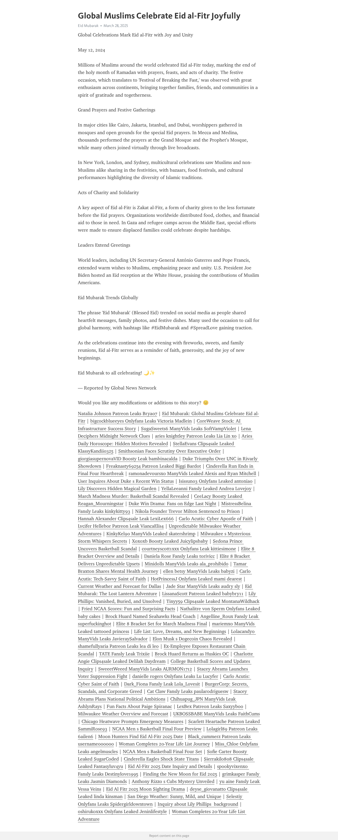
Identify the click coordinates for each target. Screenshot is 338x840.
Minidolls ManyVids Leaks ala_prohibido (186, 564)
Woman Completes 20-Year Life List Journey (164, 744)
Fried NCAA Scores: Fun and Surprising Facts (128, 609)
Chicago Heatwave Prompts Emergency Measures (132, 721)
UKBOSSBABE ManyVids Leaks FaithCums (216, 714)
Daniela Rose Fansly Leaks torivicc (179, 556)
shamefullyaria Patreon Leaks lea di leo (118, 646)
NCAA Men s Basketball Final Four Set (162, 751)
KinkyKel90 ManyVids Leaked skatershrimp (150, 534)
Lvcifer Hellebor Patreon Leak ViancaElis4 (121, 526)
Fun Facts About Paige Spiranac (139, 706)
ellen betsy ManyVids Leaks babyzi (198, 571)
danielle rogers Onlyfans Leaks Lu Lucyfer (175, 676)
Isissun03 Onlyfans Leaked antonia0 (215, 481)
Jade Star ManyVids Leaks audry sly (203, 586)
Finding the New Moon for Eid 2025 (180, 774)
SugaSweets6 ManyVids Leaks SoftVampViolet (188, 428)
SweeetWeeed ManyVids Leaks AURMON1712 (145, 669)
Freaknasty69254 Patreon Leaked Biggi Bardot (153, 466)
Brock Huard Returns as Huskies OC (192, 654)
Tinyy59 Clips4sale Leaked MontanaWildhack (212, 601)
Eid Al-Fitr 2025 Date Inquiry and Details (170, 766)
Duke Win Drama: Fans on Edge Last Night (172, 503)
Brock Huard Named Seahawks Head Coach (150, 616)
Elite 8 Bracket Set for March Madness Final (161, 624)
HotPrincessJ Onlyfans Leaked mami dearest (196, 579)
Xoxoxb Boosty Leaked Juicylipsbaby (170, 541)
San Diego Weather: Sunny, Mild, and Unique (174, 796)
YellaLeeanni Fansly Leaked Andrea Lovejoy (206, 488)
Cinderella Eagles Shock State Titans (161, 759)
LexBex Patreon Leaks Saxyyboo (210, 706)
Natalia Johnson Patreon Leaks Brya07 (117, 413)
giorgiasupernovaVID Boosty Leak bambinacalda (127, 459)
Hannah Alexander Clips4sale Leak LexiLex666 (126, 519)
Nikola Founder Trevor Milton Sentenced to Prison (187, 511)
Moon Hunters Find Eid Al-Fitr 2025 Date (140, 736)
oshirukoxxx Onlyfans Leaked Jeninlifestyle (122, 811)
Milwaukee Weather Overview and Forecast (123, 714)
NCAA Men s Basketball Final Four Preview (156, 729)
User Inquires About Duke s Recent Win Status (126, 481)
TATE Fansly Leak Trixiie (124, 654)
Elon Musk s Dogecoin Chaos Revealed (192, 639)
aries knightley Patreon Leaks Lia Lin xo (196, 436)
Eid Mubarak (88, 25)
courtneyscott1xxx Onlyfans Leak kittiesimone (189, 549)
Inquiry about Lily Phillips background (198, 804)
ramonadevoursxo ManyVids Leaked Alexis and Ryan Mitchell (192, 473)
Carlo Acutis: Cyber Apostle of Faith (216, 519)
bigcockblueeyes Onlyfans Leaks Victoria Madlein (141, 421)
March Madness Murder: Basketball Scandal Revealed (133, 496)
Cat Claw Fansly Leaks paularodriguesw (187, 691)
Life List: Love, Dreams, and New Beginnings (180, 631)
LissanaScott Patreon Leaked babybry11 (202, 594)
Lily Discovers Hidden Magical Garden (117, 488)
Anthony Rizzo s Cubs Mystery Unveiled (173, 781)
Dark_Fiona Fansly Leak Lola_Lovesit (162, 684)
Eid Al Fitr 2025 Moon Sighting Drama (145, 789)
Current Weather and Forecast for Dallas (119, 586)
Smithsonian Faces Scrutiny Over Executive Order (169, 451)
